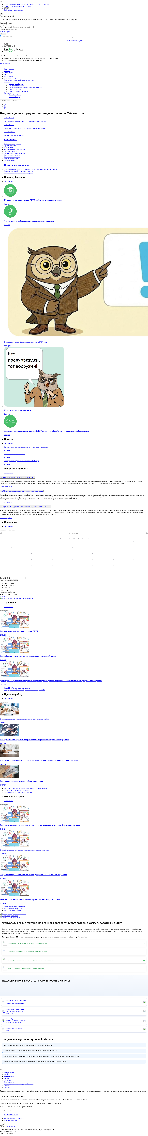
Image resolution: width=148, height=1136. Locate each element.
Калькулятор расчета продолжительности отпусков (25, 87)
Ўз (5, 106)
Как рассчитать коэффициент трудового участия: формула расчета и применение (32, 169)
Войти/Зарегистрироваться (13, 10)
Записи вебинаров (14, 97)
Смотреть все (8, 181)
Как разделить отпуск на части (14, 907)
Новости (7, 71)
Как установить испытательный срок (17, 790)
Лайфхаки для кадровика (12, 144)
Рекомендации (9, 72)
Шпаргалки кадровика (16, 165)
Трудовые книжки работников (14, 149)
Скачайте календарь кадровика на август (18, 6)
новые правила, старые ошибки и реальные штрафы (30, 1050)
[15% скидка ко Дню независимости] (13, 914)
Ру (5, 104)
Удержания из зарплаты (12, 155)
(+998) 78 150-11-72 (11, 1115)
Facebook (74, 41)
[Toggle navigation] (1, 1)
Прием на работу (10, 146)
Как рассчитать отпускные (13, 908)
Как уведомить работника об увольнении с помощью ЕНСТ (24, 690)
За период (3, 596)
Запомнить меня (7, 36)
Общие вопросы (9, 160)
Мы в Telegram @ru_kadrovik (14, 1118)
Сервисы (7, 82)
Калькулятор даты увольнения (18, 91)
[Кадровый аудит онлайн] (9, 916)
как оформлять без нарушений (41, 1056)
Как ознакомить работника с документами (18, 171)
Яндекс (79, 41)
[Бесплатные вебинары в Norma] (11, 917)
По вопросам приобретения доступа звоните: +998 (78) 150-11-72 (26, 4)
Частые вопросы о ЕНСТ (12, 151)
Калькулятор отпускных (16, 85)
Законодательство (10, 78)
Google (68, 41)
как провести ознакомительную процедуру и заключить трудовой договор (35, 1061)
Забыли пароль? (5, 32)
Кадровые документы (11, 159)
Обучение (7, 93)
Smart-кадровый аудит (16, 84)
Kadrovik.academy (15, 95)
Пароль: (2, 29)
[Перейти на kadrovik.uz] (13, 51)
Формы (6, 74)
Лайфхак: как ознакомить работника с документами (22, 491)
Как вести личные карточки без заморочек (18, 173)
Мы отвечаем (8, 76)
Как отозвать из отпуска (12, 910)
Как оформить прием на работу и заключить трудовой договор (25, 788)
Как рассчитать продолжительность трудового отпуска (23, 60)
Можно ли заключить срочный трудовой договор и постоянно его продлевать (31, 58)
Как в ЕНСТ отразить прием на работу (17, 688)
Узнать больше (5, 63)
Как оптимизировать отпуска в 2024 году (18, 477)
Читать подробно (6, 487)
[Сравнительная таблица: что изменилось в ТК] (16, 598)
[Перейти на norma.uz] (9, 46)
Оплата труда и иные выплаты (14, 153)
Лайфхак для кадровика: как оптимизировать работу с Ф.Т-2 (25, 506)
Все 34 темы (10, 139)
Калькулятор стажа (15, 89)
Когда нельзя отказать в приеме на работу (18, 792)
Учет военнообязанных (12, 157)
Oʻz (5, 108)
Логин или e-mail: (6, 27)
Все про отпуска (9, 147)
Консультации (9, 69)
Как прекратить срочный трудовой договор (19, 80)
